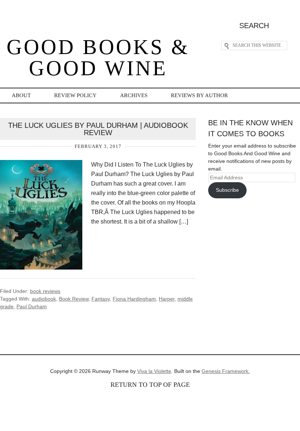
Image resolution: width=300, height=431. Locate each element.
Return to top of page (150, 384)
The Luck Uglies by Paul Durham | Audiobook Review (98, 129)
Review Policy (75, 95)
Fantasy (100, 299)
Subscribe (227, 190)
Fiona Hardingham (134, 299)
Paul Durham (31, 306)
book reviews (45, 291)
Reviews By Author (199, 95)
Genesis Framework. (226, 371)
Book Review (74, 299)
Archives (133, 95)
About (21, 95)
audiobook (44, 299)
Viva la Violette (154, 371)
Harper (167, 299)
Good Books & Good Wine (98, 57)
